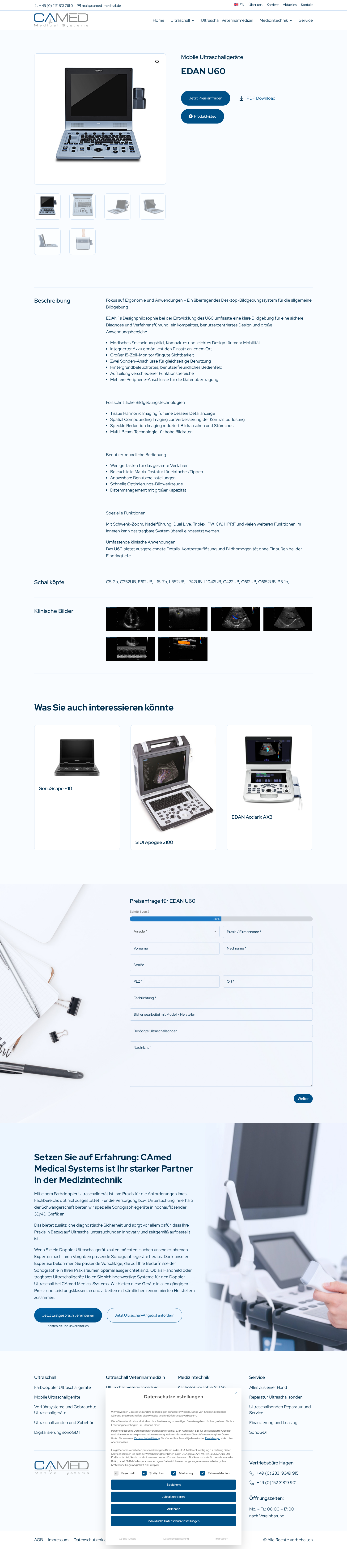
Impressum (222, 1538)
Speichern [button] (174, 1485)
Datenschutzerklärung (147, 1438)
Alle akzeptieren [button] (173, 1497)
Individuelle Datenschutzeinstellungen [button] (173, 1521)
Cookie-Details (127, 1538)
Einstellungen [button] (212, 1438)
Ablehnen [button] (173, 1509)
